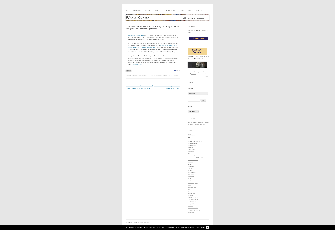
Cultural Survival (192, 145)
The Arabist (190, 206)
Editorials (148, 10)
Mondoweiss (191, 176)
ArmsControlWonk (192, 143)
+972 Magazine (191, 135)
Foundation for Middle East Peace (196, 158)
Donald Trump (153, 75)
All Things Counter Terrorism (195, 141)
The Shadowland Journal (194, 210)
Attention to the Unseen (169, 10)
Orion (189, 185)
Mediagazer (191, 170)
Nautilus (190, 181)
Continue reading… (137, 64)
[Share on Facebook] (175, 70)
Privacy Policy (200, 10)
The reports (136, 35)
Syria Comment (192, 201)
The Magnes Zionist (193, 208)
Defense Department (143, 75)
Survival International (193, 199)
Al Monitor (190, 139)
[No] (333, 227)
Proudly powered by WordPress (141, 222)
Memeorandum (192, 172)
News (159, 75)
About (182, 10)
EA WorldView (191, 151)
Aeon (189, 137)
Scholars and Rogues (193, 197)
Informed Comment (193, 160)
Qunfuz (189, 191)
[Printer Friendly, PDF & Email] (128, 70)
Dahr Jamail (190, 147)
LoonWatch (191, 166)
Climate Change (137, 10)
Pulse (189, 189)
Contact (190, 10)
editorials (193, 74)
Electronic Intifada (192, 156)
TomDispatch (191, 212)
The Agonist (191, 204)
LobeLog (190, 164)
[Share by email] (179, 70)
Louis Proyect (191, 168)
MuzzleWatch (191, 179)
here (207, 76)
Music (156, 10)
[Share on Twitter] (177, 70)
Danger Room (191, 149)
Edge (189, 153)
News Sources (174, 75)
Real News (190, 195)
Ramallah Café (191, 193)
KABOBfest (190, 162)
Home (127, 10)
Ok (207, 227)
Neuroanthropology (193, 183)
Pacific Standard (192, 187)
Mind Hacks (191, 174)
